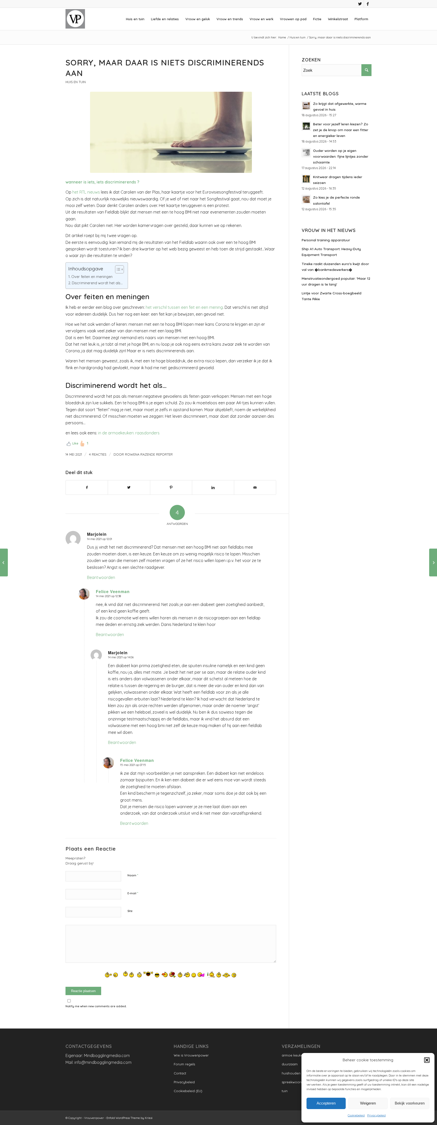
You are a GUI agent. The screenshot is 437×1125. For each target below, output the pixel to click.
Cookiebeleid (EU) (188, 1091)
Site (130, 911)
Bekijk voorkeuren (410, 1103)
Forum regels (184, 1064)
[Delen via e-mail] (255, 487)
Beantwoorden (101, 577)
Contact (180, 1073)
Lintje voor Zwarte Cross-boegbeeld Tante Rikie (331, 296)
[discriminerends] (170, 132)
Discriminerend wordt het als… (97, 283)
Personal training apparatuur (326, 240)
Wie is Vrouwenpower (191, 1055)
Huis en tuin (75, 82)
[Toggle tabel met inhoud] (117, 269)
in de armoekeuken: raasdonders (129, 432)
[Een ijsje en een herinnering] (433, 562)
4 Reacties (97, 454)
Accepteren (326, 1103)
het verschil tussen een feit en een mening (184, 307)
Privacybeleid (376, 1115)
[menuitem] (135, 19)
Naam (132, 875)
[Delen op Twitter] (129, 487)
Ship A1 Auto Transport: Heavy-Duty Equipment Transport (331, 252)
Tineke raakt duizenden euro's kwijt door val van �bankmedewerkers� (335, 267)
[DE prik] (4, 562)
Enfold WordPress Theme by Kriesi (129, 1118)
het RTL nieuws (86, 192)
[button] (426, 1060)
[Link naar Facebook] (368, 4)
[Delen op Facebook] (87, 487)
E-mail (132, 893)
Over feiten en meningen (92, 276)
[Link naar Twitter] (360, 4)
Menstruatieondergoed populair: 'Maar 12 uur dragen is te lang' (336, 281)
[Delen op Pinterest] (171, 487)
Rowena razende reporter (149, 454)
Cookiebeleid (356, 1115)
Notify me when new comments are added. (96, 1006)
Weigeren (368, 1103)
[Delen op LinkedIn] (213, 487)
